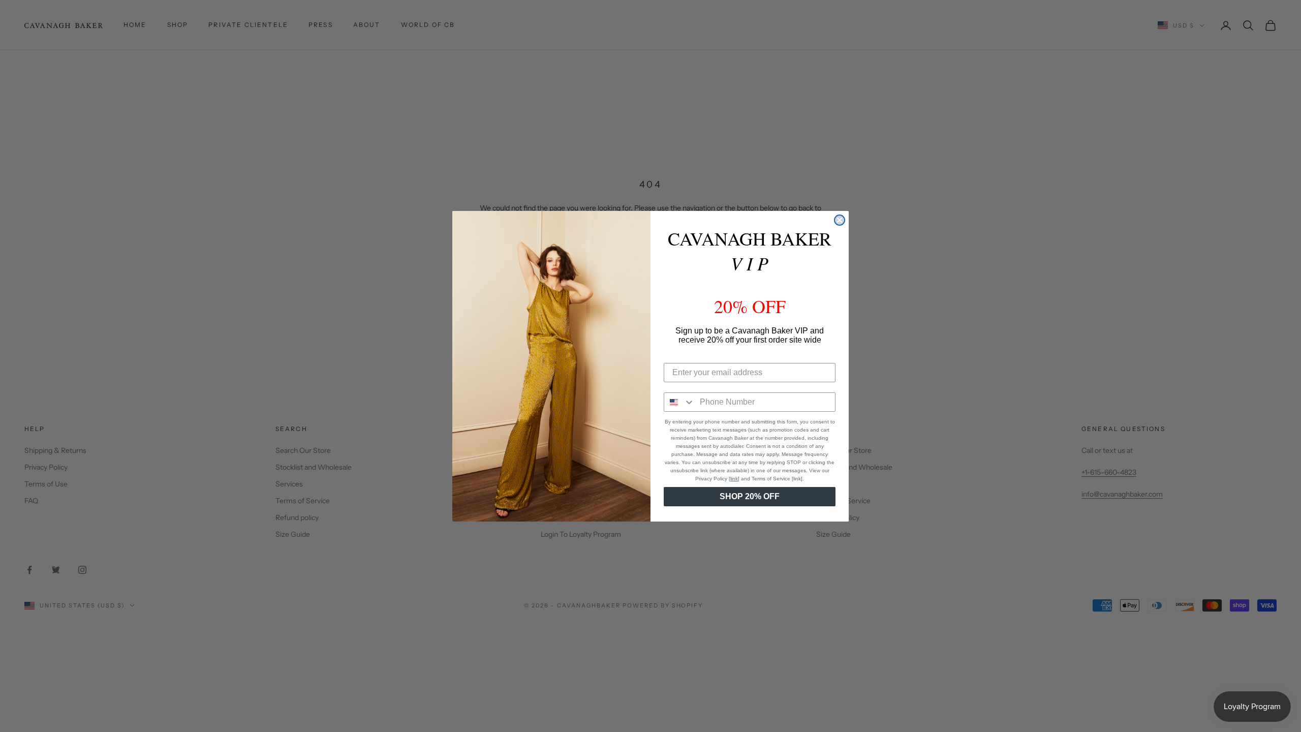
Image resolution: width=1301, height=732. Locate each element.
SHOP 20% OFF (750, 496)
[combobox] (679, 402)
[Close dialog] (839, 220)
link (734, 478)
